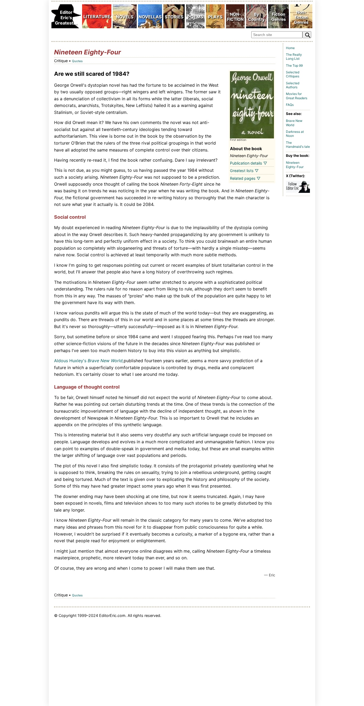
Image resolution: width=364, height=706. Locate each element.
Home (290, 48)
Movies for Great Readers (296, 96)
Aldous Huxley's (70, 360)
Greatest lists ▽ (244, 170)
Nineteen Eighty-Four (295, 165)
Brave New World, (106, 360)
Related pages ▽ (245, 178)
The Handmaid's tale (298, 145)
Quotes (77, 61)
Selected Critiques (292, 74)
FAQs (290, 105)
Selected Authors (292, 85)
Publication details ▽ (248, 163)
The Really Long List (294, 57)
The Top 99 (294, 65)
